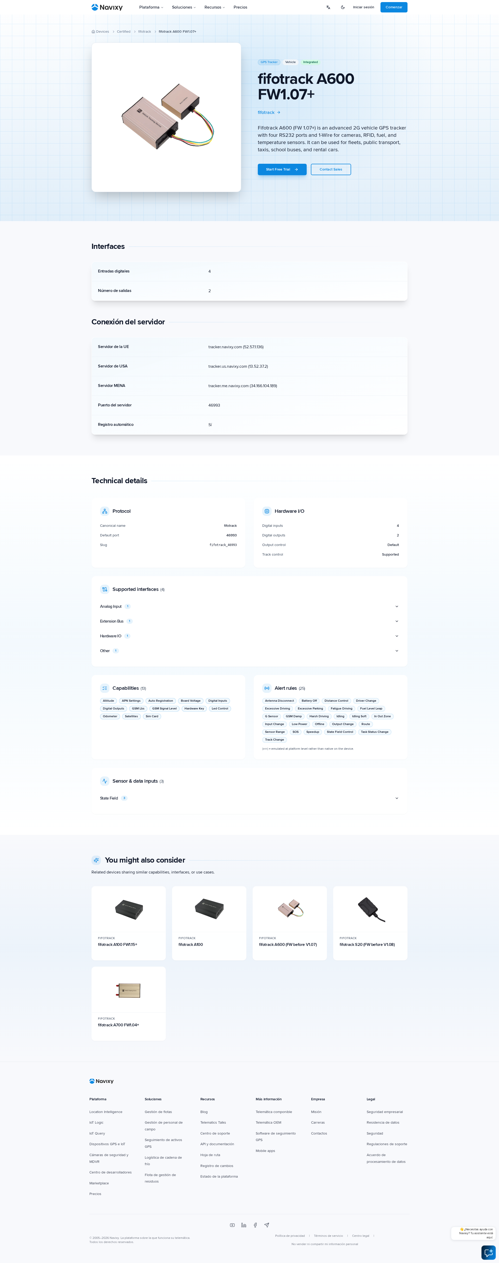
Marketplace (99, 1183)
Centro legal (360, 1236)
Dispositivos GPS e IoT (107, 1144)
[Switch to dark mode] (343, 7)
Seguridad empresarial (385, 1112)
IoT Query (97, 1133)
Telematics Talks (213, 1122)
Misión (316, 1112)
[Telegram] (266, 1225)
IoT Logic (96, 1122)
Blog (204, 1112)
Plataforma (149, 7)
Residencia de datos (383, 1122)
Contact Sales (331, 169)
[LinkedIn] (243, 1225)
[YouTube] (232, 1225)
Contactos (319, 1133)
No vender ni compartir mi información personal (325, 1244)
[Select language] (328, 7)
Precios (240, 7)
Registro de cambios (216, 1166)
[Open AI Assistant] (488, 1252)
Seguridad (375, 1133)
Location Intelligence (105, 1112)
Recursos (213, 7)
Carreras (318, 1122)
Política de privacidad (290, 1236)
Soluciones (182, 7)
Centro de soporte (215, 1133)
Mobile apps (265, 1151)
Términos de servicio (328, 1236)
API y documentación (217, 1144)
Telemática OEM (268, 1122)
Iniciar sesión (363, 7)
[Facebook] (255, 1225)
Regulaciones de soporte (387, 1144)
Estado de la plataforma (219, 1176)
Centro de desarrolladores (110, 1172)
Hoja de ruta (210, 1155)
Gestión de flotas (158, 1112)
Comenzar (394, 7)
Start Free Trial (278, 169)
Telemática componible (274, 1112)
